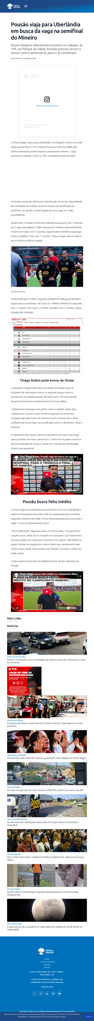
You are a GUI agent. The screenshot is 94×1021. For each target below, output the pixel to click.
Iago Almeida (16, 58)
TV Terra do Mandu (47, 962)
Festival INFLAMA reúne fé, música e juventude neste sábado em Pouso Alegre (46, 758)
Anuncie (47, 965)
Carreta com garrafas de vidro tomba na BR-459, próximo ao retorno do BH (45, 790)
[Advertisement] (47, 180)
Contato (47, 967)
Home (47, 959)
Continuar (89, 1016)
